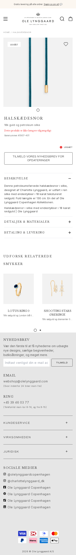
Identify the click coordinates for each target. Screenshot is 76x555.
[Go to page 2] (40, 330)
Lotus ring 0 (19, 310)
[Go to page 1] (35, 330)
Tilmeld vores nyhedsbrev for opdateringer (38, 158)
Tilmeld (62, 362)
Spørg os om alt (51, 4)
